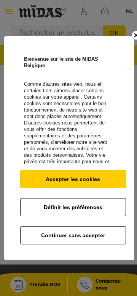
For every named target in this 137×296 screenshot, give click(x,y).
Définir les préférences (73, 207)
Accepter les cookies (73, 179)
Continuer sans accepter (73, 235)
